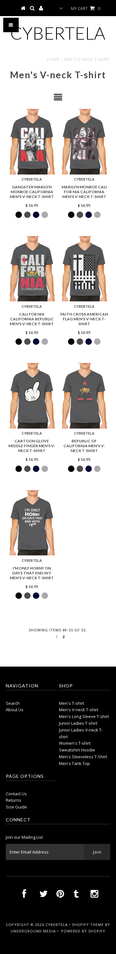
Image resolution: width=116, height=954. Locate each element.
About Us (15, 710)
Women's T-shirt (75, 743)
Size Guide (16, 807)
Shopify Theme (88, 924)
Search (13, 703)
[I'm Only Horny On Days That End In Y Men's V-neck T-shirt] (32, 523)
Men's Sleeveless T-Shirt (83, 757)
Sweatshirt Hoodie (77, 750)
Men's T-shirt (71, 703)
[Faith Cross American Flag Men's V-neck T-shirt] (84, 269)
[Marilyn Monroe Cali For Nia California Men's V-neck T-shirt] (84, 142)
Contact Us (16, 794)
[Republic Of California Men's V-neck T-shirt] (84, 396)
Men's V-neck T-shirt (78, 710)
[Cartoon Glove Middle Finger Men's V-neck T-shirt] (32, 396)
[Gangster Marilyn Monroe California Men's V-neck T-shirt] (32, 142)
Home (53, 59)
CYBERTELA (57, 33)
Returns (13, 800)
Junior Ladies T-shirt (78, 723)
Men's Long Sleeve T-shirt (84, 716)
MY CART (85, 8)
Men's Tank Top (74, 763)
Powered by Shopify (83, 931)
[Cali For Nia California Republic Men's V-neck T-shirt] (32, 269)
